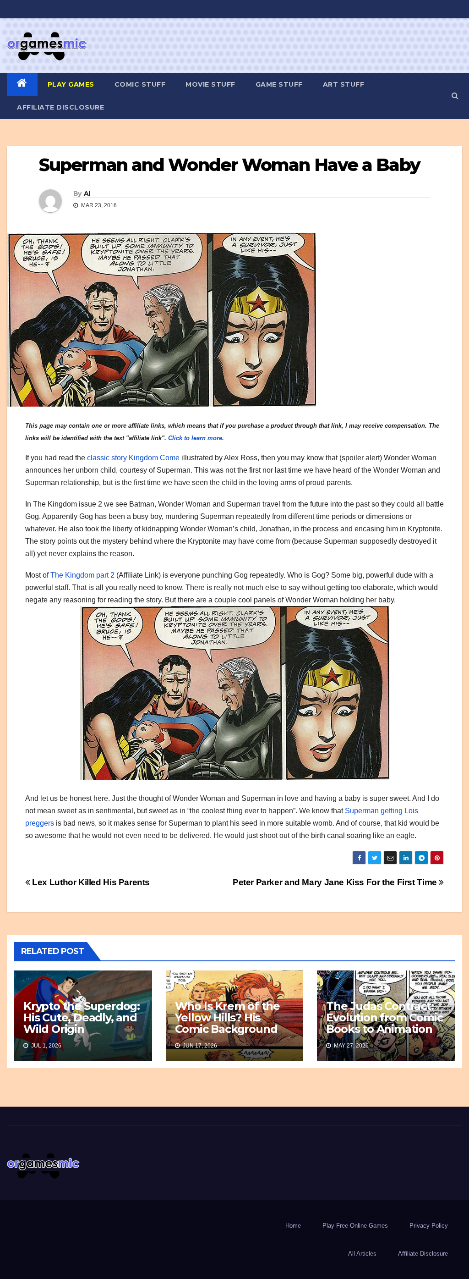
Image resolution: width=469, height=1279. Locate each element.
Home (293, 1225)
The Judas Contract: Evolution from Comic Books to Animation (384, 1017)
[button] (455, 95)
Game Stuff (279, 84)
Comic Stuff (140, 84)
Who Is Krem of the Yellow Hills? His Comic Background (227, 1017)
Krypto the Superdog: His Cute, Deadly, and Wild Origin (81, 1017)
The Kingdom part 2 (82, 575)
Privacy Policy (428, 1225)
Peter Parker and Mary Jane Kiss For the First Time (336, 882)
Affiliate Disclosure (60, 107)
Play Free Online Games (355, 1225)
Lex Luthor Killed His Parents (90, 882)
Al (87, 193)
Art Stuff (344, 84)
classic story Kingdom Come (133, 458)
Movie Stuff (210, 84)
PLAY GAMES (71, 84)
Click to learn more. (196, 438)
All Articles (362, 1253)
